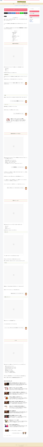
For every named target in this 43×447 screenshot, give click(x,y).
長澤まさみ (5, 16)
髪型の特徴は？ (14, 33)
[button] (25, 13)
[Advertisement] (15, 90)
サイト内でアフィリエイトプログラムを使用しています (21, 5)
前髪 (13, 34)
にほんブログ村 (31, 21)
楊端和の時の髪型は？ (14, 32)
